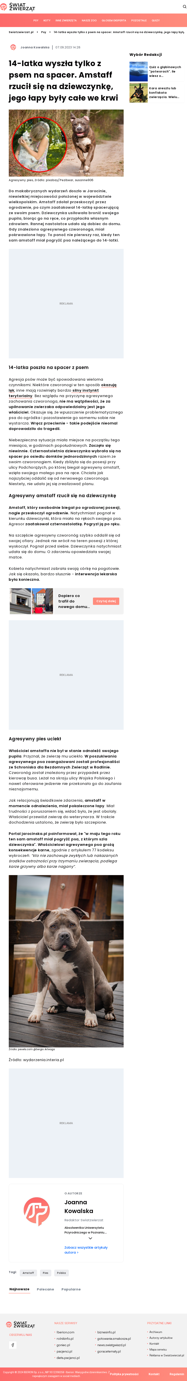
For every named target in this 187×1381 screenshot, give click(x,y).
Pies (45, 1273)
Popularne (71, 1289)
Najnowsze (19, 1289)
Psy (35, 20)
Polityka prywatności (124, 1374)
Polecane (45, 1289)
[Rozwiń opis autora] (90, 1238)
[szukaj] (185, 7)
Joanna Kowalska (34, 47)
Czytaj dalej (106, 601)
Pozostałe (139, 20)
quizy (156, 20)
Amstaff (28, 1273)
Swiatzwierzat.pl (21, 32)
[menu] (12, 1345)
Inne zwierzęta (66, 20)
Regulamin (177, 1374)
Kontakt (154, 1374)
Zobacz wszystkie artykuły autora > (86, 1250)
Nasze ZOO (89, 20)
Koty (46, 20)
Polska (61, 1273)
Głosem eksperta (114, 20)
